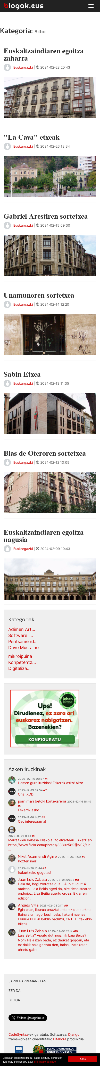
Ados (83, 1059)
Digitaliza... (19, 668)
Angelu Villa (28, 905)
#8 (77, 880)
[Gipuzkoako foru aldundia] (18, 1052)
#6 (83, 857)
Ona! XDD (25, 794)
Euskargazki (23, 67)
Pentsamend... (23, 641)
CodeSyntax (18, 1034)
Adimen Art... (21, 629)
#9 (66, 905)
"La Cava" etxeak (32, 136)
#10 (75, 931)
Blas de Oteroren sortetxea (45, 452)
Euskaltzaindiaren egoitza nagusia (44, 535)
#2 (45, 790)
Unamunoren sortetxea (39, 294)
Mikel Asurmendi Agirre (37, 856)
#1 (46, 779)
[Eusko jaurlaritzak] (54, 1051)
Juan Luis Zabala (32, 879)
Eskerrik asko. (29, 810)
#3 (20, 806)
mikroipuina (20, 656)
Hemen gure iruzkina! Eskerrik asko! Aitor (50, 783)
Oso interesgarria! (32, 821)
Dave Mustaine (23, 647)
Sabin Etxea (22, 373)
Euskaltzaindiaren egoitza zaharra (44, 54)
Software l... (20, 635)
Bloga (14, 1000)
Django (73, 1034)
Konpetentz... (22, 662)
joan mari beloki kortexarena (42, 801)
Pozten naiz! (28, 861)
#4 (43, 817)
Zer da (14, 990)
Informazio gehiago (45, 1061)
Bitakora (59, 1039)
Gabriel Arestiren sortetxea (46, 215)
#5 (33, 836)
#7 (44, 868)
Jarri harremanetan (27, 981)
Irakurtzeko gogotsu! (34, 872)
